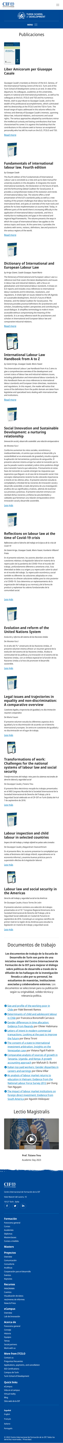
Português (8, 1428)
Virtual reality (10, 1393)
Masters (9, 1246)
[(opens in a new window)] (7, 1206)
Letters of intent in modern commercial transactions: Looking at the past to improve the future (32, 1034)
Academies (8, 1230)
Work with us (10, 1348)
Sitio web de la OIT (12, 1401)
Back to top (59, 1440)
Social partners (10, 1344)
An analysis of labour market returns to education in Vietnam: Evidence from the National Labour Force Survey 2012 (30, 1079)
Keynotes (8, 1278)
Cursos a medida (11, 1241)
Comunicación (10, 1260)
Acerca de (10, 1322)
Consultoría (9, 1264)
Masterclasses (10, 1237)
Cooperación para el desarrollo (17, 1271)
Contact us (8, 1357)
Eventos (7, 1275)
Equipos (7, 1337)
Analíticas (8, 1267)
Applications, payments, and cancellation (22, 1364)
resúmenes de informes (14, 1299)
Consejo (7, 1329)
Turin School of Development (16, 1376)
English (7, 1414)
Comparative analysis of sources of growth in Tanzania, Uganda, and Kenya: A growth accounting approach (32, 1058)
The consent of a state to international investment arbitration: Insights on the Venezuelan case (29, 1046)
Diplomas (8, 1233)
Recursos (9, 1284)
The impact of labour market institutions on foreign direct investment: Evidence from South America (31, 1095)
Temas (7, 1340)
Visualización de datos (13, 1295)
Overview (8, 1256)
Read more (10, 135)
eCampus (9, 1308)
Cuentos (7, 1292)
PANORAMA (9, 1288)
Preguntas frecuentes (13, 1361)
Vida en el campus (12, 1390)
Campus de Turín (11, 1372)
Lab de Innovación (12, 1316)
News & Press (10, 1303)
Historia (7, 1333)
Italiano (7, 1423)
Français (7, 1419)
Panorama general (12, 1222)
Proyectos (10, 1252)
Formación (10, 1218)
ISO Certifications (11, 1368)
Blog (6, 1397)
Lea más (8, 505)
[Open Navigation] (57, 4)
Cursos (7, 1226)
